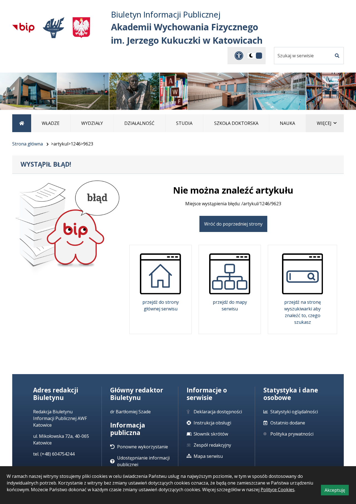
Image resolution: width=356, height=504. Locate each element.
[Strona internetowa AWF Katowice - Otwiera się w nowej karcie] (53, 27)
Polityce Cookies (278, 489)
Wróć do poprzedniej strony (233, 224)
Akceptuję (337, 491)
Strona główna (27, 144)
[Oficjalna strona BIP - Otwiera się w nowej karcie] (23, 27)
